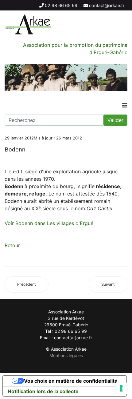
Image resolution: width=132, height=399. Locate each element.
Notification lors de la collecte (43, 391)
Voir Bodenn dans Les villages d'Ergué (49, 223)
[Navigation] (124, 105)
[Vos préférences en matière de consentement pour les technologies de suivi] (121, 388)
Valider (115, 120)
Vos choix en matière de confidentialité (71, 381)
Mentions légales (66, 355)
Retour (12, 245)
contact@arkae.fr (106, 5)
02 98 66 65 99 (61, 5)
